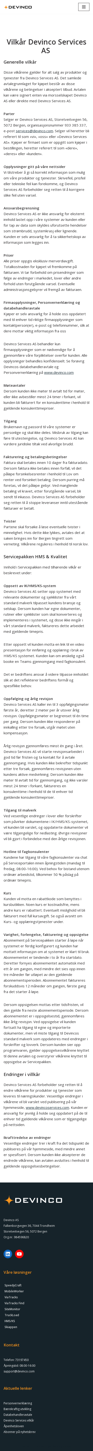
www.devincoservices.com (47, 1107)
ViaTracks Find (14, 1303)
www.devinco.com (59, 372)
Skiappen (11, 1327)
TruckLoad (12, 1315)
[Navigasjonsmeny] (83, 7)
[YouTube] (19, 1254)
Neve (26, 1446)
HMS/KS (10, 1321)
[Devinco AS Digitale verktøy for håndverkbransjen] (18, 6)
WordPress (61, 1446)
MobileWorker (14, 1291)
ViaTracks (11, 1297)
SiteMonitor (12, 1309)
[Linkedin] (8, 1254)
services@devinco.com (34, 130)
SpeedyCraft (13, 1285)
